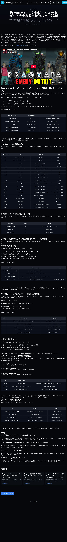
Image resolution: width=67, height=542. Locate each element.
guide (35, 9)
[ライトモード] (53, 3)
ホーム (31, 9)
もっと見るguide (8, 493)
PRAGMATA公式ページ (20, 45)
